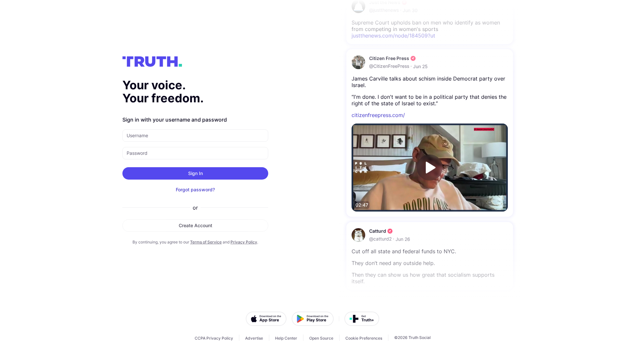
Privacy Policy (243, 242)
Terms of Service (206, 242)
